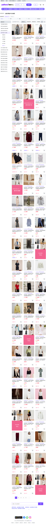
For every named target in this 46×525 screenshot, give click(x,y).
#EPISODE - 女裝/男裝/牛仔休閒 (18, 507)
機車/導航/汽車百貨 (4, 69)
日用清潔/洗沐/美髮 (4, 54)
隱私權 (29, 522)
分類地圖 (33, 522)
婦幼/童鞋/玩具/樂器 (4, 60)
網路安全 (25, 522)
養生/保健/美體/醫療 (4, 58)
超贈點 (41, 9)
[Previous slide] (12, 29)
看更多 (25, 9)
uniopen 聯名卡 (34, 9)
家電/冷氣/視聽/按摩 (4, 26)
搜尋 (41, 503)
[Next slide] (21, 29)
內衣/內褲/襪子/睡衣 (4, 47)
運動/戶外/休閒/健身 (4, 67)
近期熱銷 (38, 21)
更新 (30, 520)
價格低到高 (29, 21)
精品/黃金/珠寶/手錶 (4, 30)
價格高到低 (34, 21)
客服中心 (12, 522)
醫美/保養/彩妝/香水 (4, 52)
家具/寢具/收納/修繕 (4, 64)
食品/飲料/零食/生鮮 (4, 56)
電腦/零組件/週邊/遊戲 (4, 28)
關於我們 (17, 522)
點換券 (10, 9)
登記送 (15, 9)
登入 (36, 4)
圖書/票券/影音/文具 (4, 71)
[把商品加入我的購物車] (21, 43)
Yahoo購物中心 (7, 4)
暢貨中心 (21, 9)
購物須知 (21, 522)
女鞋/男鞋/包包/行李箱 (4, 49)
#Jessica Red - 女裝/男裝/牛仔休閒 (18, 508)
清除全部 (12, 16)
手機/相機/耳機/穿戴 (4, 24)
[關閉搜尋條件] (21, 4)
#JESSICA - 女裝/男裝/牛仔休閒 (31, 507)
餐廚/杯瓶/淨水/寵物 (4, 62)
